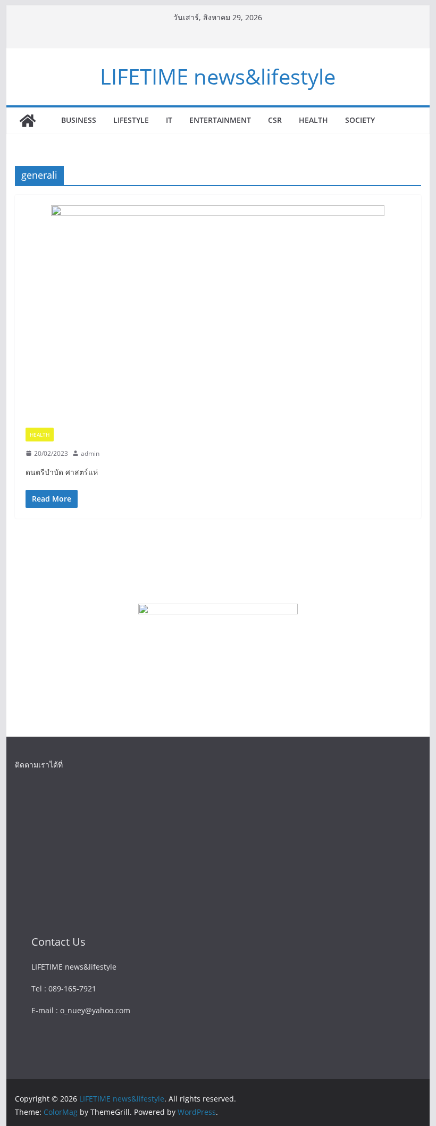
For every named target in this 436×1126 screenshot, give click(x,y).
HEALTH (313, 120)
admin (90, 453)
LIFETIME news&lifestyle (218, 76)
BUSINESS (78, 120)
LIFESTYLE (131, 120)
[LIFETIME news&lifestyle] (27, 121)
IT (169, 120)
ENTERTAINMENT (220, 120)
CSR (275, 120)
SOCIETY (360, 120)
